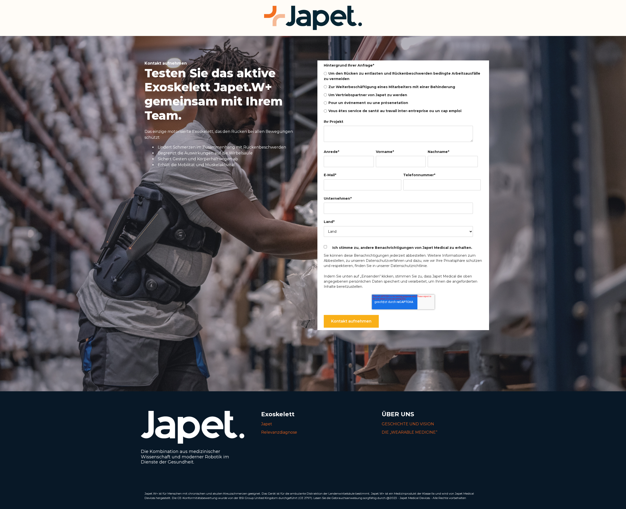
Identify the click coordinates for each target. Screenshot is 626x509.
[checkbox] (402, 92)
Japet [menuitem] (266, 424)
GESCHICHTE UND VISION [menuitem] (408, 424)
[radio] (402, 76)
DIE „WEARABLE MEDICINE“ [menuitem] (409, 432)
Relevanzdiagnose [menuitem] (279, 432)
